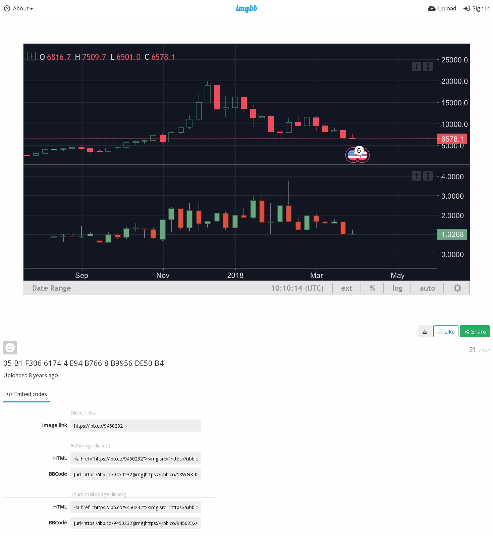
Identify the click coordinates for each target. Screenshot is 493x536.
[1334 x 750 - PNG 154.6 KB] (425, 331)
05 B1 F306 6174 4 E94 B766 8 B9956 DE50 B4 (83, 363)
